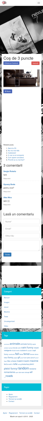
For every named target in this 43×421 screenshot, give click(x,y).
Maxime (7, 312)
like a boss (11, 361)
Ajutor (11, 394)
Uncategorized (9, 321)
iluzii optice (27, 358)
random (23, 368)
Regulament (13, 396)
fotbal (5, 358)
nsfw (15, 364)
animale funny (26, 344)
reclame (32, 368)
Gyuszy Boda (9, 184)
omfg (19, 364)
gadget (15, 358)
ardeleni (6, 348)
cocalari (29, 350)
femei (27, 354)
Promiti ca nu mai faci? (16, 160)
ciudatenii (23, 350)
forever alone (34, 354)
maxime (34, 360)
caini (19, 348)
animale (15, 343)
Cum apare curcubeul (16, 157)
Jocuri (6, 307)
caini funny (27, 347)
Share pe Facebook (12, 63)
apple (34, 344)
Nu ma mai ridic (13, 150)
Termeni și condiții (15, 399)
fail (17, 354)
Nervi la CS (12, 148)
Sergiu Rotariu (9, 171)
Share (8, 91)
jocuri (33, 357)
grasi (21, 358)
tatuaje (27, 372)
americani (6, 344)
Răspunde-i (7, 178)
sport (16, 372)
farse (21, 354)
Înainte (35, 63)
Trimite (7, 254)
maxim (26, 360)
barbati (11, 348)
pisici (31, 364)
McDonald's (8, 364)
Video (6, 326)
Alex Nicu (7, 197)
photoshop (25, 364)
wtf (31, 371)
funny (10, 357)
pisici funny (10, 368)
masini (20, 360)
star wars (21, 372)
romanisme (9, 372)
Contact (11, 401)
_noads (8, 376)
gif (19, 357)
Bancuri (7, 297)
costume (12, 354)
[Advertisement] (21, 118)
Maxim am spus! (3, 3)
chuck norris (15, 350)
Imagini (6, 302)
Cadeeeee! (12, 153)
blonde (15, 348)
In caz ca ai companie (16, 155)
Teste (6, 316)
